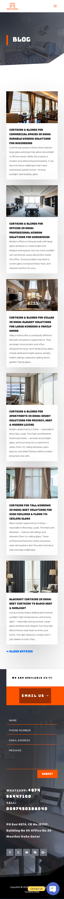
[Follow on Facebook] (10, 852)
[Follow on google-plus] (43, 852)
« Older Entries (19, 651)
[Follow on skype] (35, 852)
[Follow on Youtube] (26, 852)
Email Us (33, 695)
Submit (47, 774)
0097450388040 (27, 808)
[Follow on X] (18, 852)
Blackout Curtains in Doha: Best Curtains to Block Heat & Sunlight (30, 604)
